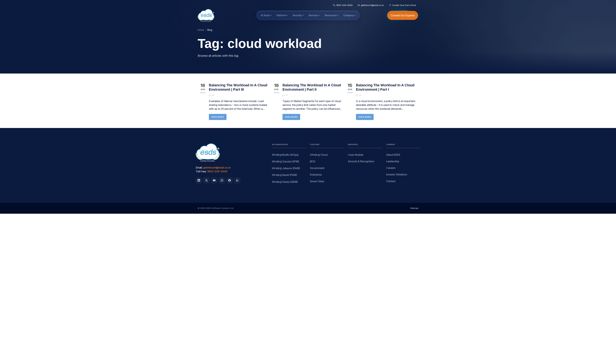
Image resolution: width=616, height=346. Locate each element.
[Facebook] (230, 180)
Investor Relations (396, 174)
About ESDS (393, 154)
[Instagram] (222, 180)
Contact (390, 181)
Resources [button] (331, 15)
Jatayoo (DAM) (286, 168)
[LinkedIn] (199, 180)
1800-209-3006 (217, 171)
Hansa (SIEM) (285, 182)
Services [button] (313, 15)
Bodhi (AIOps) (285, 155)
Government (317, 168)
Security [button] (297, 15)
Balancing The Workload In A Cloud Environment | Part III (238, 87)
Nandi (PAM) (284, 175)
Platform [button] (281, 15)
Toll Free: (201, 171)
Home (201, 30)
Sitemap (414, 208)
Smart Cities (317, 181)
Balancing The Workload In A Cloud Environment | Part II (311, 87)
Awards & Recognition (361, 161)
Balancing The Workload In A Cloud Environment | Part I (385, 87)
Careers (390, 167)
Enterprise (316, 174)
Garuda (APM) (285, 161)
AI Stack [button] (265, 15)
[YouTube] (214, 180)
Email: (199, 167)
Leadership (392, 161)
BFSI (312, 161)
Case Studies (355, 154)
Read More (217, 117)
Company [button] (348, 15)
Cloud (319, 155)
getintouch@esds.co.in (217, 167)
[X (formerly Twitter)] (206, 180)
